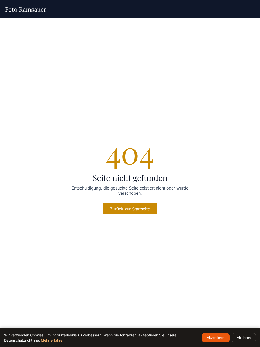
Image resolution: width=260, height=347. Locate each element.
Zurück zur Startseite (130, 208)
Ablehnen (244, 338)
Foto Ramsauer (25, 9)
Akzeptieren (215, 338)
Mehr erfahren (52, 340)
